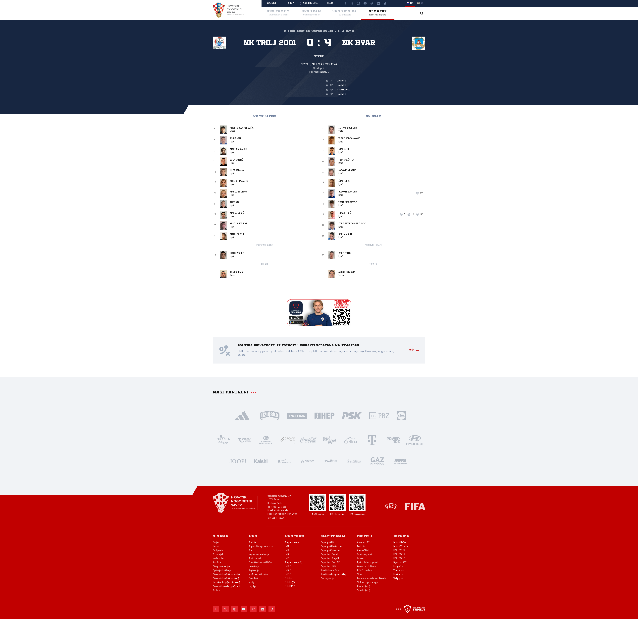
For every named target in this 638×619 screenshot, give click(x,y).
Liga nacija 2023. (400, 562)
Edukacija (361, 546)
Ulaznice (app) (363, 586)
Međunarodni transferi (258, 574)
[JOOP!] (237, 461)
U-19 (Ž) (288, 566)
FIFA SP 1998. (399, 550)
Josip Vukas (236, 272)
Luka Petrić (344, 213)
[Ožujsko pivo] (269, 415)
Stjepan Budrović (347, 128)
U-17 (287, 554)
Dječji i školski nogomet (367, 562)
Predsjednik (218, 550)
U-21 (287, 546)
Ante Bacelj (236, 202)
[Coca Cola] (308, 440)
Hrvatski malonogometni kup (334, 574)
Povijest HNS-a (399, 542)
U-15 (287, 558)
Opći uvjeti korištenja (222, 570)
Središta (252, 542)
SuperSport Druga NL (330, 558)
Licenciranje (254, 566)
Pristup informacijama (222, 566)
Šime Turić (344, 181)
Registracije (254, 570)
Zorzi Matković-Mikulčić (352, 224)
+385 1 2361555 (278, 507)
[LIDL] (401, 415)
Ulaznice (271, 3)
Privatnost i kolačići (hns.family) (226, 574)
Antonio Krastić (347, 170)
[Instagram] (358, 3)
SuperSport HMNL (329, 566)
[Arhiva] (422, 13)
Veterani (361, 558)
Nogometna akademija (259, 554)
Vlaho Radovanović (349, 138)
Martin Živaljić (238, 149)
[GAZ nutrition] (377, 461)
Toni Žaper (236, 138)
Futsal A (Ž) (290, 582)
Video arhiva (398, 570)
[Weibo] (372, 3)
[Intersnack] (329, 440)
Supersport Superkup (330, 550)
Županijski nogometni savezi (261, 546)
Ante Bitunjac (237, 181)
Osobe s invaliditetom (366, 566)
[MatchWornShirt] (400, 461)
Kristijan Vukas (238, 224)
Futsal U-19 (290, 586)
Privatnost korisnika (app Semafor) (227, 586)
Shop (291, 3)
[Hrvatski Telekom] (372, 440)
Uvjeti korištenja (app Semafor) (226, 582)
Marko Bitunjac (238, 192)
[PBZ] (379, 415)
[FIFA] (415, 506)
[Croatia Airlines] (287, 440)
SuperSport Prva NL (329, 554)
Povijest (216, 542)
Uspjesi (216, 546)
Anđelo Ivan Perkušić (242, 128)
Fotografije (398, 566)
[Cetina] (351, 440)
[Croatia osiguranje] (265, 440)
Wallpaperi (398, 578)
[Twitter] (352, 3)
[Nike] (242, 415)
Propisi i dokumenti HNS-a (260, 562)
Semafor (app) (363, 590)
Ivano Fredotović (347, 192)
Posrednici (253, 578)
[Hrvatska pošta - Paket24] (244, 440)
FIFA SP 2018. (399, 554)
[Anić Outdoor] (284, 461)
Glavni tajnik (218, 554)
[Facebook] (345, 3)
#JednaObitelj (363, 550)
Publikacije (398, 574)
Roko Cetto (344, 253)
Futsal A (288, 578)
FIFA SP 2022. (399, 558)
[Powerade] (393, 440)
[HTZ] (223, 440)
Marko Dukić (237, 213)
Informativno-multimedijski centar (372, 578)
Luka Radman (237, 170)
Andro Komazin (346, 272)
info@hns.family (281, 510)
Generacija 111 (364, 542)
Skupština (217, 562)
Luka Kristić (236, 160)
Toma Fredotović (347, 202)
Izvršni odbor (218, 558)
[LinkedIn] (378, 3)
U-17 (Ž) (288, 570)
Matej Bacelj (237, 234)
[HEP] (324, 415)
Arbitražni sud (255, 558)
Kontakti (216, 590)
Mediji (330, 3)
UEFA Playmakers (364, 570)
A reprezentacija (292, 542)
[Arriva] (307, 461)
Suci (251, 550)
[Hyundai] (414, 440)
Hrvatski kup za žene (330, 570)
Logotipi (252, 586)
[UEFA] (391, 506)
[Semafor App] (319, 325)
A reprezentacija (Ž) (293, 562)
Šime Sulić (343, 149)
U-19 (287, 550)
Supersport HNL (328, 542)
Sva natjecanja (327, 578)
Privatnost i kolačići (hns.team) (226, 578)
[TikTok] (385, 3)
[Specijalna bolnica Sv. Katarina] (354, 461)
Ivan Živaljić (237, 253)
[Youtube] (365, 3)
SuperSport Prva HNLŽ (330, 562)
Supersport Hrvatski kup (331, 546)
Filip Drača (344, 160)
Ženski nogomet (364, 554)
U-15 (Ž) (288, 574)
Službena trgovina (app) (367, 582)
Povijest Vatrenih (400, 546)
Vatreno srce (310, 3)
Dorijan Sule (345, 234)
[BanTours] (330, 461)
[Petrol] (297, 415)
